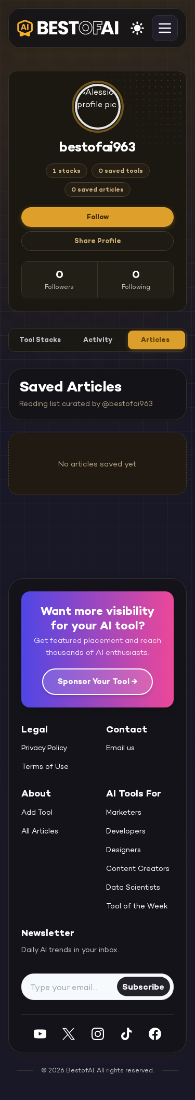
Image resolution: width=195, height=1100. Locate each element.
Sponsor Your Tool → (97, 681)
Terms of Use (45, 766)
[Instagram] (98, 1033)
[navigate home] (68, 28)
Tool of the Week (137, 906)
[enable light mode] (137, 28)
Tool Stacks (40, 339)
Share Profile (97, 240)
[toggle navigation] (165, 28)
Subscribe (143, 986)
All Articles (39, 831)
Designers (123, 849)
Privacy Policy (44, 747)
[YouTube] (40, 1033)
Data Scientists (133, 887)
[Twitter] (68, 1033)
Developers (126, 831)
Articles (155, 339)
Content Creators (138, 868)
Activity (97, 339)
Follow (98, 216)
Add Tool (37, 812)
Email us (120, 747)
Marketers (123, 812)
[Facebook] (155, 1033)
